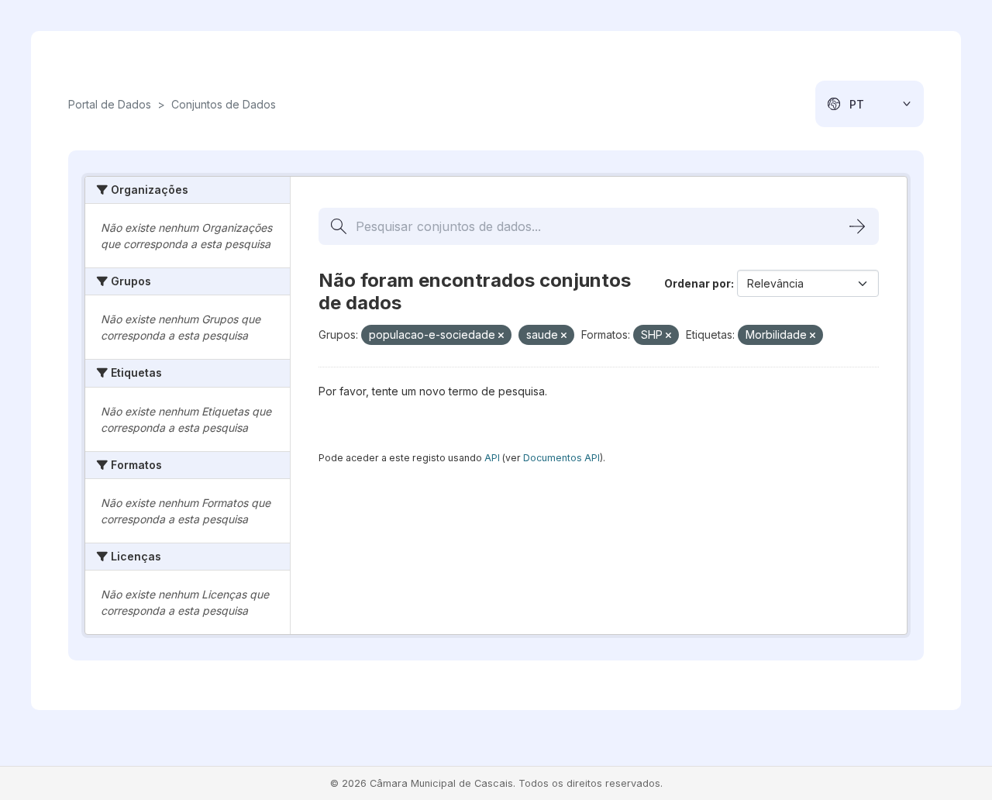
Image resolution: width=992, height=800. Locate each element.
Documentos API (561, 458)
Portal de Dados (109, 104)
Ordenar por (697, 283)
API (492, 458)
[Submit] (857, 226)
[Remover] (501, 335)
